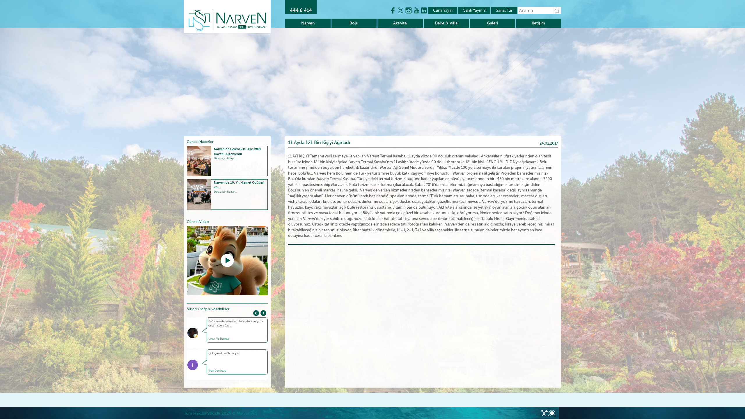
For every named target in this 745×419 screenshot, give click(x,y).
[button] (263, 313)
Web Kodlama (548, 413)
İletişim (538, 23)
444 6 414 (301, 10)
